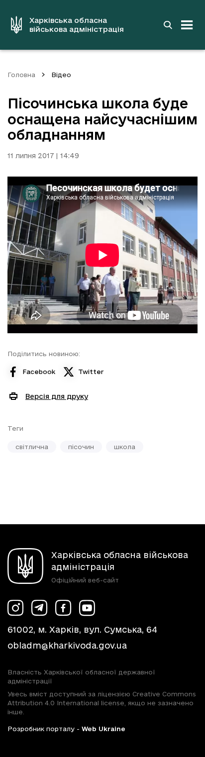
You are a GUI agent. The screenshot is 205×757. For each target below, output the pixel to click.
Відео (61, 74)
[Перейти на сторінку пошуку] (168, 25)
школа (124, 446)
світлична (31, 446)
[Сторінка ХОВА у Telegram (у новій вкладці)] (39, 608)
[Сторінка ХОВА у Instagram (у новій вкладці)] (15, 608)
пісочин (81, 446)
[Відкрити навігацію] (187, 25)
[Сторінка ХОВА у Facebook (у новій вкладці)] (63, 608)
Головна (21, 74)
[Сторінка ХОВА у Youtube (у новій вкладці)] (87, 608)
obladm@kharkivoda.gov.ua (67, 645)
